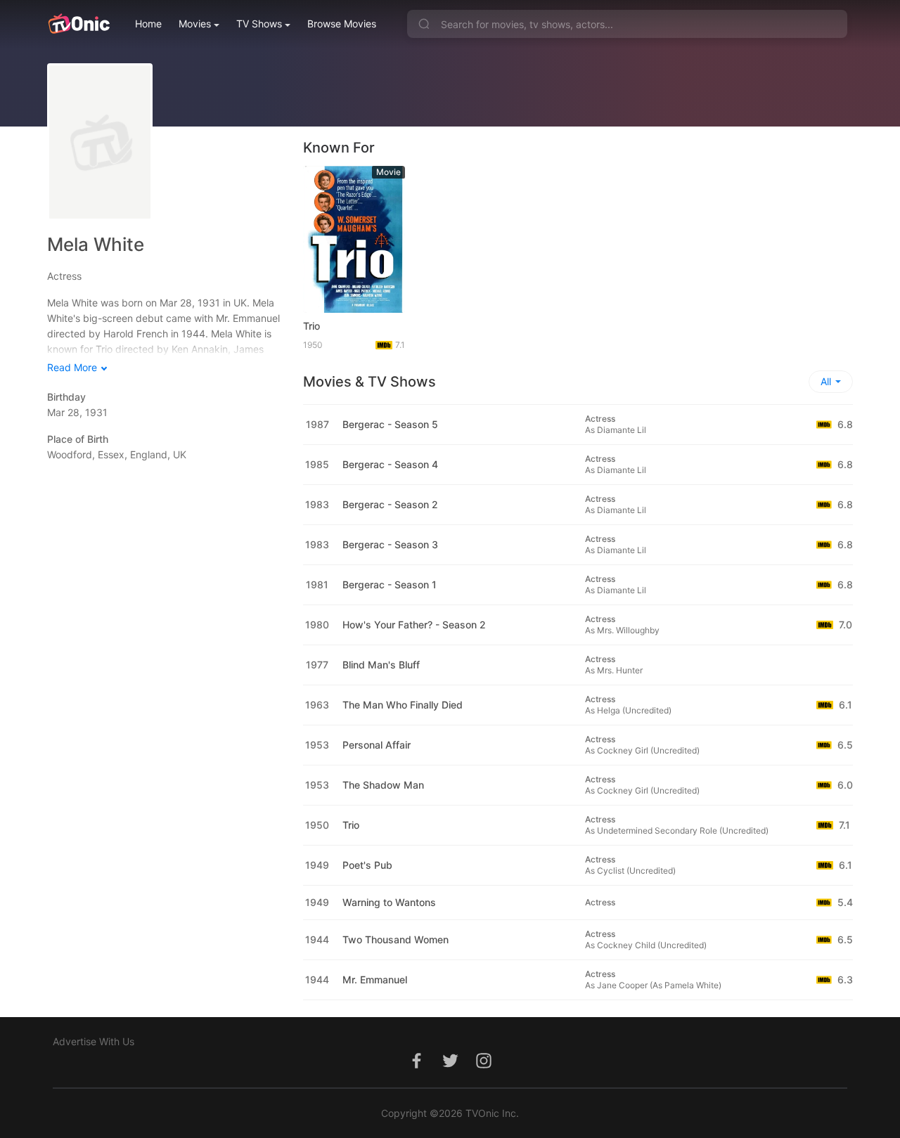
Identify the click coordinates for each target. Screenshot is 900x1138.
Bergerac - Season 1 (389, 584)
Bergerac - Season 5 (390, 424)
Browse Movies (341, 24)
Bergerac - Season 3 (390, 544)
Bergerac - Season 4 (390, 464)
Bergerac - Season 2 (390, 504)
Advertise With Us (93, 1041)
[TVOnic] (78, 24)
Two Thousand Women (395, 939)
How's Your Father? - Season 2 (414, 625)
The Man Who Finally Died (402, 705)
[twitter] (450, 1068)
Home (148, 24)
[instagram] (483, 1068)
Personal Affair (376, 745)
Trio (311, 326)
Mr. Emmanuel (374, 979)
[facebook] (416, 1068)
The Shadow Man (383, 785)
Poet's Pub (367, 865)
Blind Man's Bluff (381, 665)
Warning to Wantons (389, 902)
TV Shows (259, 24)
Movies (195, 24)
